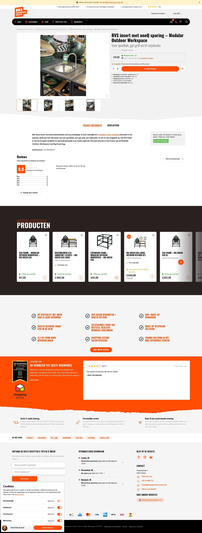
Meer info (51, 501)
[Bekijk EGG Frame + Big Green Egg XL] (176, 257)
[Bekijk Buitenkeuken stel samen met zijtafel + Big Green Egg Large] (69, 257)
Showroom (67, 438)
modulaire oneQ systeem (108, 135)
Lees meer (34, 380)
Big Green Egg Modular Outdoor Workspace (51, 29)
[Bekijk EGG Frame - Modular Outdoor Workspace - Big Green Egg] (33, 257)
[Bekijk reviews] (154, 7)
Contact (30, 438)
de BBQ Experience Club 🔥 (113, 2)
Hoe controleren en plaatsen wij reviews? (31, 161)
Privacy (124, 526)
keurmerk (122, 78)
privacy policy (19, 495)
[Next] (180, 262)
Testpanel (91, 438)
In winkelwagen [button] (116, 277)
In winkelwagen (150, 69)
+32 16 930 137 (147, 481)
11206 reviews (179, 366)
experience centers (147, 58)
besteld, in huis (123, 76)
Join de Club (104, 438)
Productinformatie (92, 125)
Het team (54, 438)
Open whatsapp (162, 141)
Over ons (79, 438)
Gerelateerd (113, 125)
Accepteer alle (47, 528)
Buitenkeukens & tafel (25, 29)
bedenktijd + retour (124, 74)
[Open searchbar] (186, 21)
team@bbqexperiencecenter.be (154, 485)
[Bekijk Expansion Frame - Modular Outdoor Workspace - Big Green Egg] (104, 257)
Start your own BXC (136, 526)
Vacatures (42, 438)
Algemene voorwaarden (112, 526)
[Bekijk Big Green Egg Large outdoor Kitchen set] (140, 257)
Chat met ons (147, 476)
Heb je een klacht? (149, 489)
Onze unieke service (101, 349)
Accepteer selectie (17, 528)
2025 (122, 83)
